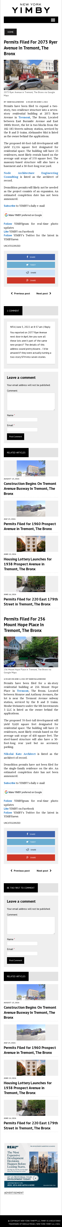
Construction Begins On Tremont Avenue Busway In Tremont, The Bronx (30, 488)
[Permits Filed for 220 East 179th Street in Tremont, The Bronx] (31, 589)
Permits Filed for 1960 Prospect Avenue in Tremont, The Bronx (30, 526)
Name (10, 415)
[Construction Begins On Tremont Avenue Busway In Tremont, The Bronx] (31, 474)
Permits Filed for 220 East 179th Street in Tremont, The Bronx (31, 602)
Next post (42, 293)
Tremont (24, 117)
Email (10, 425)
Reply (47, 326)
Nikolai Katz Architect (20, 754)
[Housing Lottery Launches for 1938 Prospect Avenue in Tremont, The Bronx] (31, 549)
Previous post (22, 293)
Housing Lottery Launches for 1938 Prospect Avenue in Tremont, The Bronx (28, 564)
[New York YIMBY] (31, 8)
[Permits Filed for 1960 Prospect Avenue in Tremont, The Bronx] (31, 514)
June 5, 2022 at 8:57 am (29, 326)
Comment (12, 390)
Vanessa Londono (15, 102)
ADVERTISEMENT (14, 1192)
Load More (31, 1204)
